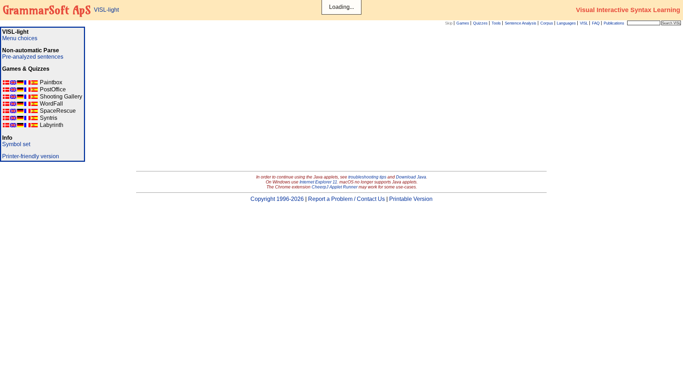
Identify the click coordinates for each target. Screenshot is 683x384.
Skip (448, 23)
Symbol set (16, 144)
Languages (566, 23)
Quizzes (480, 23)
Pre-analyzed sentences (32, 57)
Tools (496, 23)
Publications (614, 23)
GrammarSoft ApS (47, 10)
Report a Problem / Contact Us (346, 199)
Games (462, 23)
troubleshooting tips (367, 177)
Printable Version (411, 199)
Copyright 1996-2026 (277, 199)
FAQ (596, 23)
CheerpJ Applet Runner (335, 187)
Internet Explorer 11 (318, 182)
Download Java (411, 177)
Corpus (546, 23)
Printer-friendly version (30, 156)
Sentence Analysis (520, 23)
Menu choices (19, 38)
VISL (584, 23)
